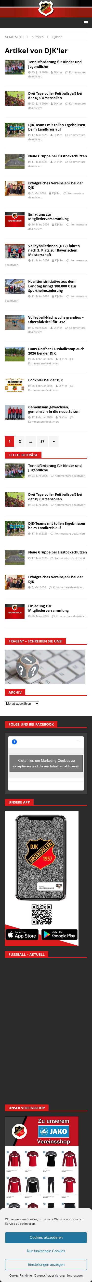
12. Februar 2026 (42, 417)
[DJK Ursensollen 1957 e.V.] (46, 14)
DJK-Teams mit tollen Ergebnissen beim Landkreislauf (56, 127)
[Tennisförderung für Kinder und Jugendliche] (15, 470)
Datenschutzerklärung (49, 1275)
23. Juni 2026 (40, 72)
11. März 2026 (40, 260)
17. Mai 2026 (39, 135)
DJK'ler (58, 72)
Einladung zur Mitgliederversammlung (48, 216)
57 (42, 441)
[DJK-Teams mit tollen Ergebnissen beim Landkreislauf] (15, 528)
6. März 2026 (39, 327)
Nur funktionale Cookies (46, 1251)
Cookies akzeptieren (46, 1237)
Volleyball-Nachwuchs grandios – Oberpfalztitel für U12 (56, 319)
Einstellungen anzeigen (46, 1264)
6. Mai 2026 (39, 193)
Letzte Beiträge (23, 455)
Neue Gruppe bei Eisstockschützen (57, 156)
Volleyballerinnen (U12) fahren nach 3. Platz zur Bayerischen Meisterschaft (54, 250)
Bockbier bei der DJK (45, 380)
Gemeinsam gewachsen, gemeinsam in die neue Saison (53, 409)
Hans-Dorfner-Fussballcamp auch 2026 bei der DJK (56, 351)
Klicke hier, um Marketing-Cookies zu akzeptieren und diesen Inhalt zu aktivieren (46, 763)
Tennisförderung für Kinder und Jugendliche (55, 64)
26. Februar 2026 (42, 359)
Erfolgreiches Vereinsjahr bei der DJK (55, 185)
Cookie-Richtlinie (20, 1275)
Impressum (75, 1275)
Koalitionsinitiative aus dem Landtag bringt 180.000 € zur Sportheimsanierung (52, 286)
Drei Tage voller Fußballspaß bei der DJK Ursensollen (55, 95)
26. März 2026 (40, 224)
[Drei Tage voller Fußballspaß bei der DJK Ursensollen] (15, 499)
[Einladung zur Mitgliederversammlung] (15, 611)
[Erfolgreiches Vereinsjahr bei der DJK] (15, 582)
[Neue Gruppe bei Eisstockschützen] (15, 557)
